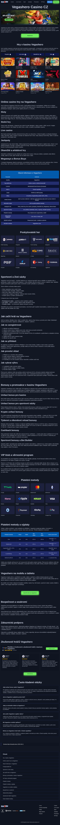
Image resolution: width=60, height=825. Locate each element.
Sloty (51, 54)
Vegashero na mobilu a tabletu (10, 787)
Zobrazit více (30, 673)
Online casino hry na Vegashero (10, 760)
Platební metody (6, 781)
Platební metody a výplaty (9, 784)
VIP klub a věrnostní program (10, 778)
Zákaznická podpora (7, 793)
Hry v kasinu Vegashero (8, 758)
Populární (7, 54)
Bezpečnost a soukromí (8, 790)
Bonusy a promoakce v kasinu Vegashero (12, 775)
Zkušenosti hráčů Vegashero (9, 795)
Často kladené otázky (8, 798)
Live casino (21, 54)
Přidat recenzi (52, 648)
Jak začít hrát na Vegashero (9, 772)
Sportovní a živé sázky (8, 769)
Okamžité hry (36, 54)
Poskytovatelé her (7, 766)
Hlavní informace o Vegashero (10, 763)
